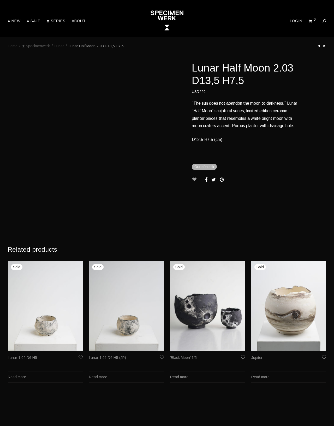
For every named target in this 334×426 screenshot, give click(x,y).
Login (296, 21)
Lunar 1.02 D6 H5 (22, 358)
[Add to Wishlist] (196, 179)
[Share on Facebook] (206, 179)
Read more (17, 377)
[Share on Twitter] (213, 179)
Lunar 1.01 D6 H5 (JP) (107, 358)
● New (14, 21)
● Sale (33, 21)
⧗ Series (56, 21)
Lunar (59, 46)
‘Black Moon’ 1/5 (183, 358)
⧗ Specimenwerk (36, 46)
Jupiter (257, 358)
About (79, 21)
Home (12, 46)
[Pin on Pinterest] (222, 179)
